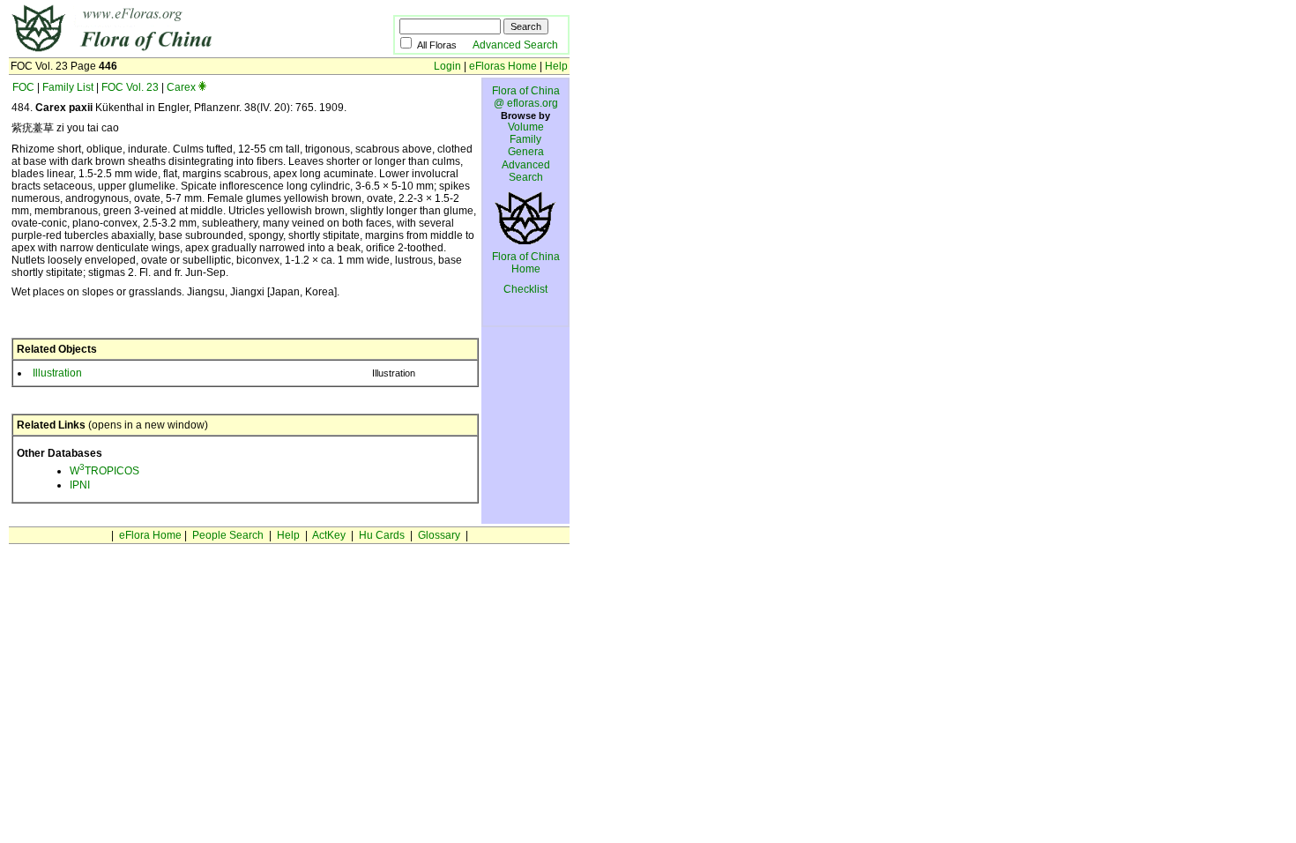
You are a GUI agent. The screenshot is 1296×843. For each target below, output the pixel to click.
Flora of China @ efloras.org (526, 97)
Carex (181, 87)
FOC (23, 87)
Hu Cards (382, 535)
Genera (526, 151)
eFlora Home (150, 535)
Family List (67, 87)
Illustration (57, 373)
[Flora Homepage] (174, 51)
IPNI (80, 485)
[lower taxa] (202, 87)
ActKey (329, 535)
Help (556, 66)
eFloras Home (503, 66)
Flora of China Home (526, 262)
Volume (526, 127)
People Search (228, 535)
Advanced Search (515, 45)
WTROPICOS (104, 471)
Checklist (525, 289)
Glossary (439, 535)
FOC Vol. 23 (130, 87)
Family (525, 139)
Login (447, 66)
